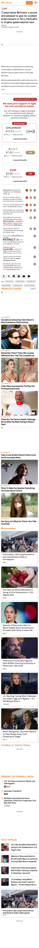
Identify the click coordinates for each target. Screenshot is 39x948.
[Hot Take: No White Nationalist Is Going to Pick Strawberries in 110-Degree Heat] (19, 577)
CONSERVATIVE (31, 281)
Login (29, 3)
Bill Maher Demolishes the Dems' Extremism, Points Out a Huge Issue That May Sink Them (20, 800)
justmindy (6, 704)
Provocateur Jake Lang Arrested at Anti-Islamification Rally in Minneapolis (18, 557)
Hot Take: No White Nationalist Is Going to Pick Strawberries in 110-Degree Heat (18, 592)
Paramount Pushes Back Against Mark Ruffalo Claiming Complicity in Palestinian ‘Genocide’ (19, 663)
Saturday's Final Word (12, 791)
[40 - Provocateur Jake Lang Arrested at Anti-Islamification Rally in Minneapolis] (19, 899)
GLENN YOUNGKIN (29, 285)
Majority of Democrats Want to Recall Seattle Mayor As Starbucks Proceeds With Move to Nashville (18, 628)
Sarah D (3, 25)
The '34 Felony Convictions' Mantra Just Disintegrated (19, 782)
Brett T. (5, 562)
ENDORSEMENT (6, 285)
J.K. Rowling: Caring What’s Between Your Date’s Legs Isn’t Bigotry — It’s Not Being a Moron (19, 698)
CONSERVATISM (20, 281)
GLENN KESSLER (17, 285)
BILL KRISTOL (9, 281)
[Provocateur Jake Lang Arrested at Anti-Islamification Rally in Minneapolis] (19, 542)
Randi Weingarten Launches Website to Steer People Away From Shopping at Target (19, 734)
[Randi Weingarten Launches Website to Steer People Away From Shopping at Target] (19, 719)
